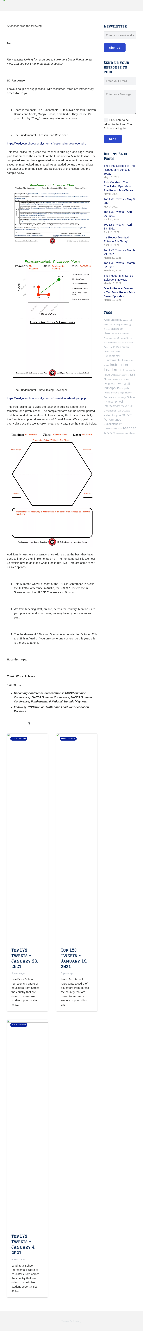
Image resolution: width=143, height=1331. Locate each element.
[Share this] (20, 723)
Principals (123, 388)
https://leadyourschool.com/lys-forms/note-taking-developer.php (46, 398)
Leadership (114, 369)
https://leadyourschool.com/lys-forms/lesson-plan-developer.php (46, 143)
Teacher (129, 428)
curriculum (129, 343)
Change (107, 329)
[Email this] (11, 723)
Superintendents (110, 429)
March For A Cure (119, 379)
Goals (131, 360)
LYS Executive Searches (120, 375)
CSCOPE (121, 343)
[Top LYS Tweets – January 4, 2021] (27, 1125)
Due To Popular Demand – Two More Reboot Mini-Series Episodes (119, 292)
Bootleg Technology (122, 324)
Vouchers (130, 433)
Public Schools (111, 392)
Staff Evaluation (124, 411)
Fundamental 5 (113, 355)
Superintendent (113, 423)
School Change (119, 397)
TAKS (119, 429)
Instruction (119, 365)
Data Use (108, 347)
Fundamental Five (116, 360)
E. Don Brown (121, 347)
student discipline (112, 415)
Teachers (109, 433)
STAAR (124, 406)
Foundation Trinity (112, 352)
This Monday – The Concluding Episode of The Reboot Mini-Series (118, 186)
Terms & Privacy (71, 1321)
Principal (110, 388)
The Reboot (120, 433)
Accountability (113, 319)
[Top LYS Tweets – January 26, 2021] (27, 839)
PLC (128, 379)
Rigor (122, 393)
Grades (106, 365)
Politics (109, 384)
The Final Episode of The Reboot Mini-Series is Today (119, 169)
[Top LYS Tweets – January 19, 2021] (76, 839)
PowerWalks (123, 384)
